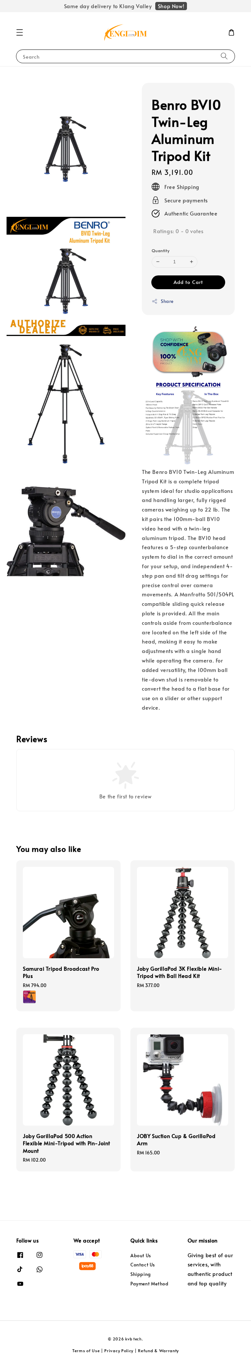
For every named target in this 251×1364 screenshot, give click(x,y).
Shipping (140, 1274)
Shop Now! (171, 5)
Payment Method (149, 1283)
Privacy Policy (118, 1351)
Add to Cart (188, 281)
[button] (19, 32)
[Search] (224, 56)
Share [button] (167, 301)
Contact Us (142, 1264)
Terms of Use (86, 1351)
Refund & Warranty (158, 1351)
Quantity (160, 250)
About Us (140, 1256)
